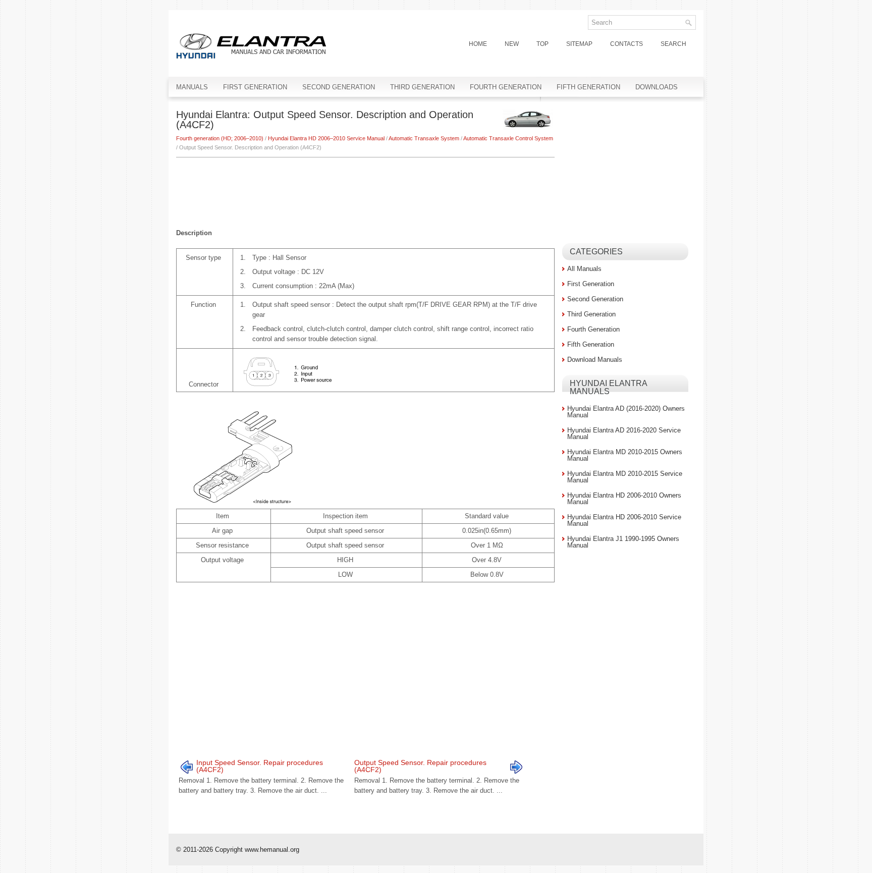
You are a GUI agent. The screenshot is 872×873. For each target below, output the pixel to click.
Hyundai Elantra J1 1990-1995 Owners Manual (623, 542)
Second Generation (338, 87)
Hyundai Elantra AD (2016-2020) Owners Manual (626, 412)
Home (478, 43)
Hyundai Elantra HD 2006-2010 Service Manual (624, 520)
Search (673, 43)
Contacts (626, 43)
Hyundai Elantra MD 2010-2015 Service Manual (624, 477)
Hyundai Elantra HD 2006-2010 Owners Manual (624, 499)
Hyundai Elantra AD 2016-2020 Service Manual (624, 433)
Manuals (192, 87)
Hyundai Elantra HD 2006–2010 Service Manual (326, 138)
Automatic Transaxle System (424, 138)
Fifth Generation (588, 87)
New (512, 43)
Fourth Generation (505, 87)
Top (542, 43)
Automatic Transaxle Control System (508, 138)
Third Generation (422, 87)
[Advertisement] (365, 187)
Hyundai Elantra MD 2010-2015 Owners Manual (624, 455)
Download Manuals (594, 359)
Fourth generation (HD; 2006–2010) (219, 138)
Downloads (656, 87)
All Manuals (584, 268)
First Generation (255, 87)
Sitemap (579, 43)
